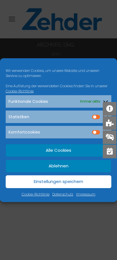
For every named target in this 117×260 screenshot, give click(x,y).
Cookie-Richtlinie (20, 91)
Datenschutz (62, 194)
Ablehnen (58, 166)
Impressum (85, 194)
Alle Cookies (58, 150)
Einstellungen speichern (58, 181)
